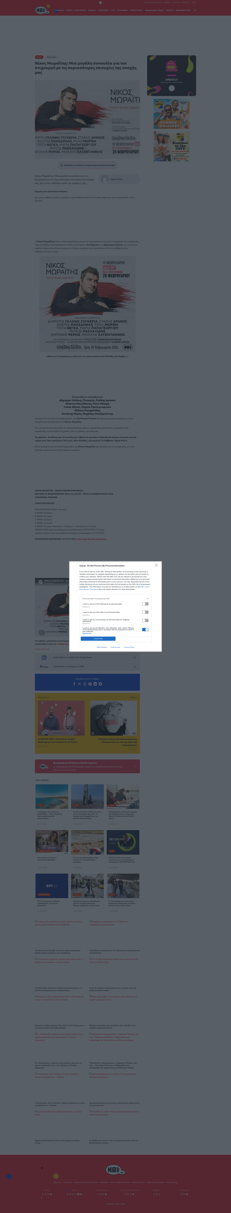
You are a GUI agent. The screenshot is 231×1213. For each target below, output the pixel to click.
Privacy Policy (129, 647)
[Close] (157, 566)
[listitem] (115, 598)
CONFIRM (98, 639)
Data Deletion (102, 647)
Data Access (115, 647)
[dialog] (115, 606)
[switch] (145, 603)
